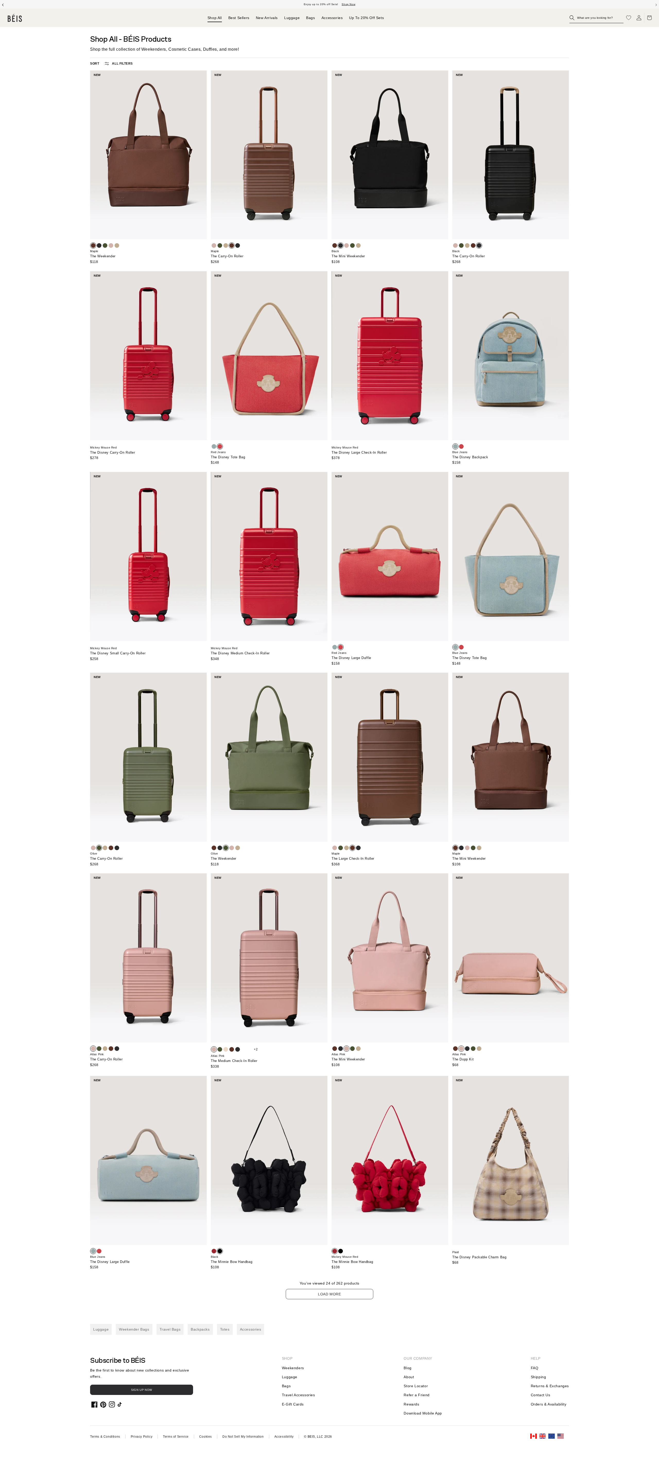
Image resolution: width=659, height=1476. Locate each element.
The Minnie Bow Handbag (231, 1262)
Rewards (411, 1404)
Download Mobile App (423, 1413)
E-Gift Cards (293, 1404)
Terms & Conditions (105, 1436)
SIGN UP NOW (141, 1389)
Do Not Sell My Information (243, 1436)
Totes (225, 1329)
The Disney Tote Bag (228, 457)
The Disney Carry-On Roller (112, 452)
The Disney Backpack (470, 457)
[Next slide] (656, 4)
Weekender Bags (134, 1329)
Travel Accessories (298, 1395)
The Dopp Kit (463, 1059)
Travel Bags (170, 1329)
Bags (286, 1386)
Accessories (250, 1329)
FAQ (535, 1368)
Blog (407, 1368)
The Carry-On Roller (227, 256)
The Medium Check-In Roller (234, 1061)
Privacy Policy (141, 1436)
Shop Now (348, 4)
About (409, 1377)
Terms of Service (176, 1436)
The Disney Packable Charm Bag (479, 1257)
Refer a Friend (416, 1395)
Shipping (538, 1377)
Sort (94, 63)
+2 (256, 1049)
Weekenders (293, 1368)
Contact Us (540, 1395)
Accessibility (284, 1436)
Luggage (101, 1329)
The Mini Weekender (348, 256)
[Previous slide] (3, 4)
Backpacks (200, 1329)
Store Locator (416, 1386)
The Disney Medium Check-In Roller (240, 653)
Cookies (205, 1436)
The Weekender (103, 256)
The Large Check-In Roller (353, 858)
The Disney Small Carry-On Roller (117, 653)
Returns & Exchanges (550, 1386)
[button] (596, 18)
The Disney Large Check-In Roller (359, 452)
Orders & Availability (549, 1404)
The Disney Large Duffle (351, 658)
